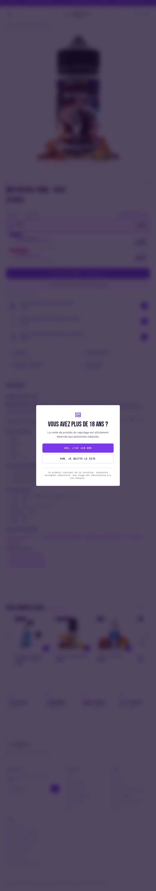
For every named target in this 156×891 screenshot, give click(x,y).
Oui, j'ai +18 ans (78, 448)
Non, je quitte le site (78, 458)
